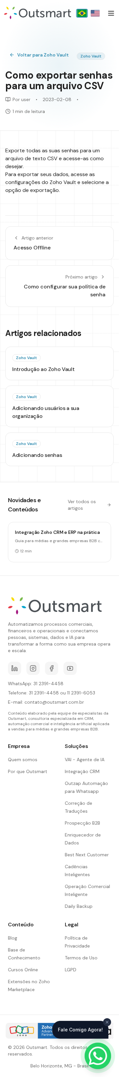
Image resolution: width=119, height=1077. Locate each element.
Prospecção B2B (82, 823)
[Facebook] (51, 668)
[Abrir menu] (111, 13)
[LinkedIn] (14, 668)
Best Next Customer (87, 855)
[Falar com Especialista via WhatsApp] (98, 1056)
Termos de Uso (81, 958)
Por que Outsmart (27, 771)
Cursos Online (23, 970)
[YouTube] (70, 668)
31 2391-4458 (48, 684)
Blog (12, 938)
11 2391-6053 (81, 693)
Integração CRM (82, 771)
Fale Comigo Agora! (80, 1029)
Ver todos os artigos (82, 505)
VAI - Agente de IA (84, 759)
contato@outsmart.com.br (54, 702)
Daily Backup (79, 906)
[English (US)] (95, 13)
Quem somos (22, 759)
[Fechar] (107, 1022)
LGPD (70, 970)
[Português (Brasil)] (82, 13)
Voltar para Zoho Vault (43, 55)
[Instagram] (33, 668)
